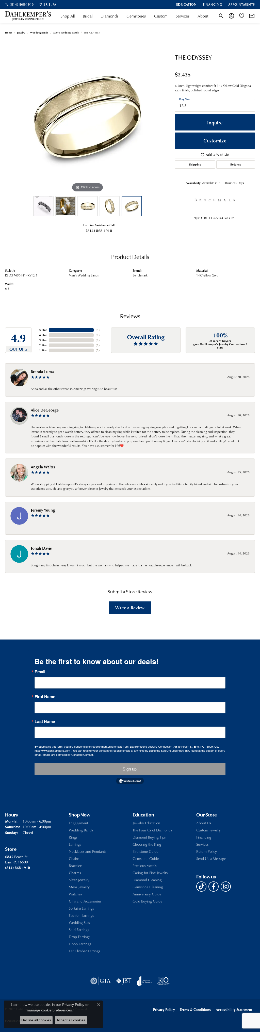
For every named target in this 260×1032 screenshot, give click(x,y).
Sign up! (130, 769)
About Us (203, 823)
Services (182, 16)
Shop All (67, 16)
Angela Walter (43, 467)
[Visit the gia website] (100, 981)
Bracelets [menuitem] (75, 865)
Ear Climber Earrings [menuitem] (84, 951)
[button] (221, 16)
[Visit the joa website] (144, 981)
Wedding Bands (39, 32)
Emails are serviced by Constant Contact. (68, 754)
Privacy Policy (164, 1009)
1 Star (43, 350)
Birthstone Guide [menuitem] (145, 851)
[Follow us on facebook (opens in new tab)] (213, 886)
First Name (45, 697)
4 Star (43, 335)
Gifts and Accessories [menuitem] (85, 901)
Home (8, 32)
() (98, 330)
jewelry (21, 32)
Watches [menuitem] (75, 894)
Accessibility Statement (234, 1009)
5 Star (43, 330)
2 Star (43, 345)
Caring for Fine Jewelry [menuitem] (150, 872)
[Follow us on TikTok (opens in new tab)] (201, 886)
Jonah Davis (41, 548)
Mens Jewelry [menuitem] (79, 887)
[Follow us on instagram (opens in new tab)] (226, 886)
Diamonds (109, 16)
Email (40, 672)
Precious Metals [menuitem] (144, 865)
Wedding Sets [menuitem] (79, 922)
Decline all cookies (36, 1020)
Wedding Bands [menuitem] (81, 830)
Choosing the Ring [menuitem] (147, 844)
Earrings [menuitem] (75, 844)
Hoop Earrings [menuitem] (80, 943)
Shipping (195, 164)
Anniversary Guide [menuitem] (147, 894)
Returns (235, 164)
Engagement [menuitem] (78, 823)
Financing (203, 837)
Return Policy (206, 851)
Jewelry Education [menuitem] (146, 823)
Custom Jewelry (208, 830)
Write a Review (129, 607)
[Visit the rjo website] (163, 981)
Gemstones (136, 16)
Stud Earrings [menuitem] (79, 929)
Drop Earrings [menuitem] (79, 936)
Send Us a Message (211, 858)
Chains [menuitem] (74, 858)
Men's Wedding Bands (66, 32)
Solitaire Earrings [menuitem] (81, 908)
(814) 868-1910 (99, 230)
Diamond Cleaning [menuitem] (147, 879)
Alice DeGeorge (45, 410)
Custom (161, 16)
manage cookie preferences (49, 1010)
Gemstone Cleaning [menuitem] (148, 887)
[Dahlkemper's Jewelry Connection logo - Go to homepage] (28, 16)
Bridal (87, 16)
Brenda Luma (42, 371)
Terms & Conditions (195, 1009)
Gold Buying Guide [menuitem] (147, 901)
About (203, 16)
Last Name (45, 721)
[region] (87, 117)
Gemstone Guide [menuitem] (146, 858)
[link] (19, 4)
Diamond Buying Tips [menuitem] (149, 837)
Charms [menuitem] (75, 872)
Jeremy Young (43, 510)
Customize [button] (214, 140)
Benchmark (140, 275)
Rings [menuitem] (73, 837)
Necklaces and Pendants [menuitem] (87, 851)
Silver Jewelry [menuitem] (79, 879)
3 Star (43, 340)
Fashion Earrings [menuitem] (81, 915)
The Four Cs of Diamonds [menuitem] (152, 830)
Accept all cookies (71, 1020)
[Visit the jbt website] (124, 981)
